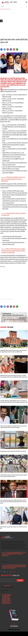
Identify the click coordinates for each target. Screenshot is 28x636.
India (8, 9)
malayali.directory (14, 629)
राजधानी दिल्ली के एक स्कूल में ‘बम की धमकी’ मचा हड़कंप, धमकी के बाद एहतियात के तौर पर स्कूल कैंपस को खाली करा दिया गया (13, 475)
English (11, 2)
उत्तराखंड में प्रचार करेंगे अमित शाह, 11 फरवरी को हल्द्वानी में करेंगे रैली (15, 320)
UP (10, 9)
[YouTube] (10, 572)
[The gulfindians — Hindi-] (5, 2)
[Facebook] (1, 572)
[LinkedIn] (7, 572)
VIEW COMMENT (9, 299)
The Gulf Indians (8, 633)
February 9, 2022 (3, 45)
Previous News (7, 313)
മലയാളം (15, 2)
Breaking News (3, 9)
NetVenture (17, 634)
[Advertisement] (14, 24)
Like (10, 45)
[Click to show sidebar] (1, 21)
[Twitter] (4, 572)
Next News (21, 318)
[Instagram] (14, 572)
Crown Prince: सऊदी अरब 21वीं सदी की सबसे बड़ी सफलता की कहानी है (13, 451)
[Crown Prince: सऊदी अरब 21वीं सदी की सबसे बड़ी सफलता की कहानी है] (14, 440)
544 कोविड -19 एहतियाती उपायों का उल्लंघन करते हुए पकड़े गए (13, 315)
